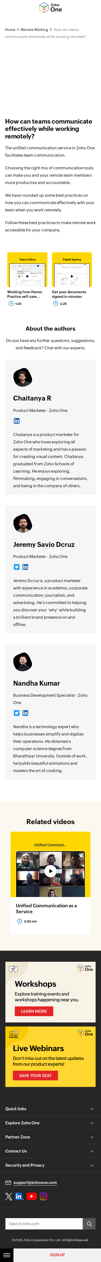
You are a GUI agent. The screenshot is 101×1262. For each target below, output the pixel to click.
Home (10, 30)
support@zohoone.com (35, 1182)
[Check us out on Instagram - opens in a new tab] (44, 1196)
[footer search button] (89, 1223)
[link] (27, 269)
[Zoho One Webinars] (50, 1057)
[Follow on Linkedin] (17, 422)
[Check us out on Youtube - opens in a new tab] (31, 1196)
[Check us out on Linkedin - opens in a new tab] (19, 1196)
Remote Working (34, 30)
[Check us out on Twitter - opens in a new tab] (9, 1196)
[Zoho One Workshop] (50, 992)
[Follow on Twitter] (17, 568)
